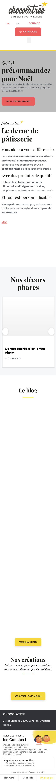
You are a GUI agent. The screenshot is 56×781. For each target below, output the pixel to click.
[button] (29, 40)
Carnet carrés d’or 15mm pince (25, 351)
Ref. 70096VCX (13, 358)
